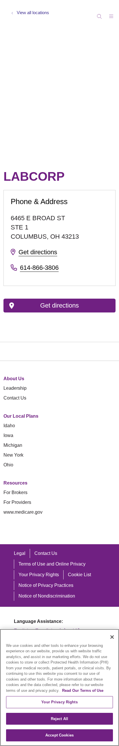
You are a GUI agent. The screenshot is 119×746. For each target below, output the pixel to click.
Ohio (8, 464)
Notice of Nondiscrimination (46, 596)
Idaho (9, 425)
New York (13, 455)
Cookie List (79, 574)
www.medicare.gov (22, 512)
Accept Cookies (59, 735)
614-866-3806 (39, 267)
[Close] (112, 637)
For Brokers (15, 492)
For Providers (17, 502)
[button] (112, 14)
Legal (19, 553)
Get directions (37, 252)
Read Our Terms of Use (82, 690)
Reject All (59, 719)
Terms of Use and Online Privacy (51, 564)
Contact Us (14, 397)
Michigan (12, 445)
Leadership (15, 388)
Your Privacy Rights (38, 574)
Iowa (8, 435)
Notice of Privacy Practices (45, 585)
